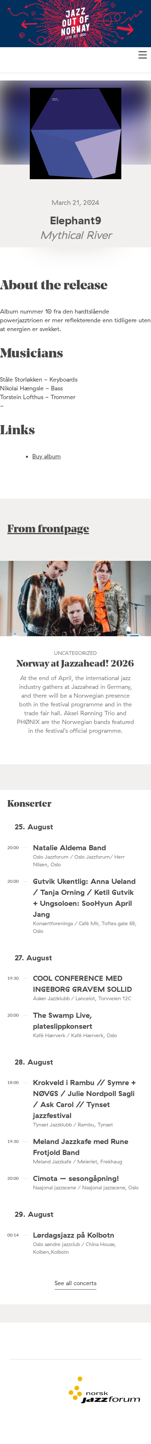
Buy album (46, 456)
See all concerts (75, 1283)
